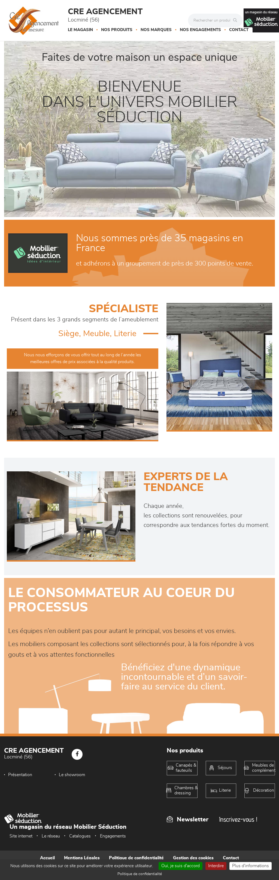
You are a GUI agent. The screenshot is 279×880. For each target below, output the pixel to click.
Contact (238, 30)
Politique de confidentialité (136, 858)
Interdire (216, 866)
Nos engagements (200, 30)
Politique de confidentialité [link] (139, 874)
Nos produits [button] (116, 30)
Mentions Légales (82, 858)
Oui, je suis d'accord (180, 866)
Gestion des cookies (193, 858)
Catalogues (80, 836)
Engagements (113, 836)
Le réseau (51, 836)
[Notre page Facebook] (77, 754)
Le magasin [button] (80, 30)
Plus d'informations (250, 866)
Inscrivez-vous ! (238, 819)
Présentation (20, 775)
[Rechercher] (236, 20)
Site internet (21, 836)
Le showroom (72, 775)
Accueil (47, 858)
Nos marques (156, 30)
